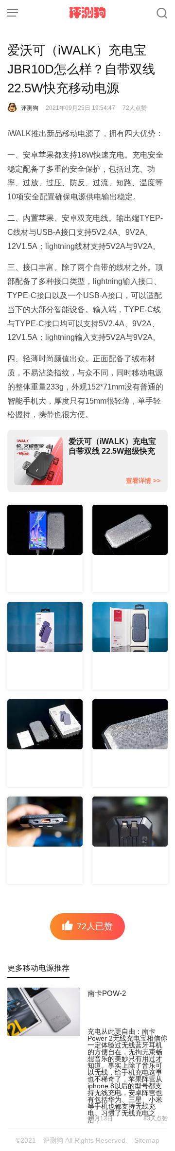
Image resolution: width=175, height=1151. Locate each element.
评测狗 (87, 12)
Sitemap (146, 1140)
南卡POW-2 (107, 993)
